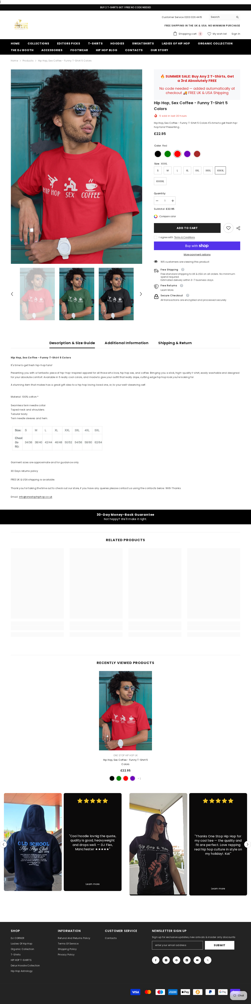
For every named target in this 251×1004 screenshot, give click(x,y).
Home (14, 60)
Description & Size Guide (72, 342)
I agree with (166, 237)
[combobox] (221, 17)
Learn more (92, 884)
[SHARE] (236, 228)
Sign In (236, 33)
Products (28, 60)
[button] (12, 294)
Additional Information (126, 342)
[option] (76, 166)
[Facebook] (155, 960)
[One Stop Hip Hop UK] (33, 842)
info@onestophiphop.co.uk (35, 496)
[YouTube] (197, 960)
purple (133, 778)
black (112, 778)
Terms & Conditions (184, 237)
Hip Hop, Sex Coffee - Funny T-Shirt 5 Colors (125, 762)
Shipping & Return (175, 342)
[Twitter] (207, 960)
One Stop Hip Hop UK (125, 755)
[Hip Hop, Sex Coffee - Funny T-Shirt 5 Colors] (125, 710)
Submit (220, 945)
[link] (228, 228)
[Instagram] (166, 960)
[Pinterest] (176, 960)
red (126, 778)
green (119, 778)
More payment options (197, 254)
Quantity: (160, 193)
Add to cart (186, 228)
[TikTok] (187, 960)
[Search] (224, 17)
